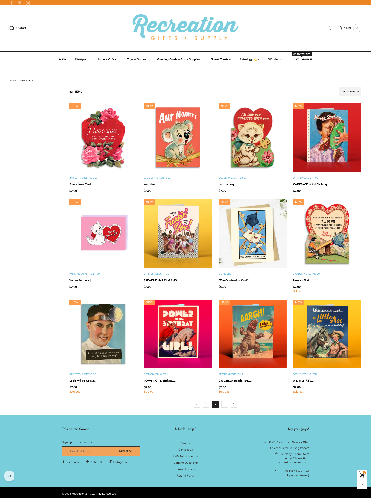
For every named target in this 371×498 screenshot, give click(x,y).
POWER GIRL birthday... (160, 381)
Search (185, 443)
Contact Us (185, 449)
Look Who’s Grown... (83, 381)
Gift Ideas (274, 59)
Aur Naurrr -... (153, 184)
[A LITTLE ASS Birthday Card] (327, 334)
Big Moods (225, 273)
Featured (349, 91)
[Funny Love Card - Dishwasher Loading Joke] (103, 137)
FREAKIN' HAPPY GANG (160, 280)
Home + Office (106, 59)
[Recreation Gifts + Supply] (185, 27)
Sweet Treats (219, 59)
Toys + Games (136, 59)
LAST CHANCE (302, 59)
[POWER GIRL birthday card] (178, 334)
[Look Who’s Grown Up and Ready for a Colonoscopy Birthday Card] (103, 334)
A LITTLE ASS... (303, 381)
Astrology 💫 (248, 59)
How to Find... (302, 280)
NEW (62, 59)
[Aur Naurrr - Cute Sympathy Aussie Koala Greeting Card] (178, 137)
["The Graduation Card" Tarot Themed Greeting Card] (253, 233)
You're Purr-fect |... (81, 280)
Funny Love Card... (81, 184)
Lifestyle (80, 59)
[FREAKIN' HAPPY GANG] (178, 233)
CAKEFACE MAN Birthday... (311, 184)
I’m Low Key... (228, 184)
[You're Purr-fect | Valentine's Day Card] (103, 233)
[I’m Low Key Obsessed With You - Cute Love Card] (253, 137)
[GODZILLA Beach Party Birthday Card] (253, 334)
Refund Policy (185, 475)
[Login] (332, 28)
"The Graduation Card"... (235, 280)
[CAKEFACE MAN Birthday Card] (327, 137)
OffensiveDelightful (305, 177)
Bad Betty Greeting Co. (83, 177)
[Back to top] (362, 484)
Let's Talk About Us (185, 456)
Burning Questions (185, 462)
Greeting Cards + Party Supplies (178, 59)
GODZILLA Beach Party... (235, 381)
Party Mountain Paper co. (84, 273)
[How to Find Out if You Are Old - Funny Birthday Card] (327, 233)
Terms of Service (185, 469)
